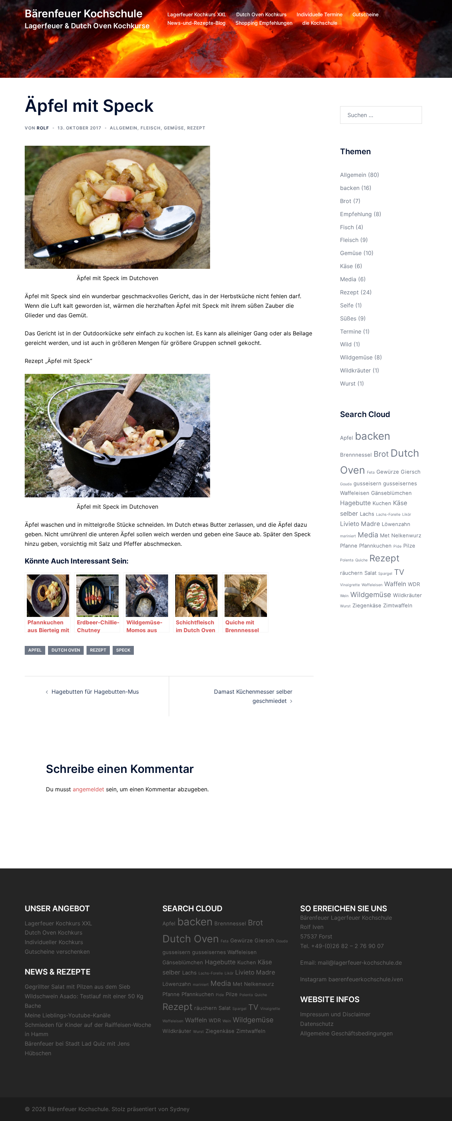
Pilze (409, 546)
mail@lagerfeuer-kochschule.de (360, 962)
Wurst (348, 383)
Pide (397, 546)
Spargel (385, 573)
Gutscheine (365, 14)
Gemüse (174, 128)
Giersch (411, 472)
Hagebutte (355, 503)
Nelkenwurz (406, 535)
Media (348, 279)
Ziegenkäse (366, 605)
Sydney (180, 1109)
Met (384, 535)
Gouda (346, 484)
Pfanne (348, 546)
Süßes (348, 318)
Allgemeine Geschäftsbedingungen (346, 1033)
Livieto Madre (360, 523)
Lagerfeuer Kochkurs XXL (196, 14)
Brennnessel (356, 455)
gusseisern (367, 483)
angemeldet (88, 789)
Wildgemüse (356, 357)
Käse (346, 266)
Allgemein (123, 128)
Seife (346, 305)
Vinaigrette (350, 585)
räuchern (351, 573)
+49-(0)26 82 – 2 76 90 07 (347, 945)
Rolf (43, 128)
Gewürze (387, 472)
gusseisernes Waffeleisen (224, 952)
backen (349, 187)
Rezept (196, 128)
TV (399, 572)
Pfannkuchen (375, 546)
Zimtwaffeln (397, 605)
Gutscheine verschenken (57, 951)
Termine (350, 331)
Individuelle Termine (320, 14)
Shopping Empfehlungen (264, 23)
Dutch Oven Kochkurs (261, 14)
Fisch (347, 227)
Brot (345, 200)
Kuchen (382, 503)
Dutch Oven (66, 650)
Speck (123, 650)
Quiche (361, 560)
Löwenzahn (396, 524)
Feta (371, 472)
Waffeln (395, 584)
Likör (406, 514)
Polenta (346, 560)
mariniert (348, 536)
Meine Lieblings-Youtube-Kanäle (68, 1015)
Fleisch (151, 128)
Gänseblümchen (391, 493)
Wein (344, 596)
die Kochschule (319, 23)
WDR (414, 584)
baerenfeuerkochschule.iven (365, 979)
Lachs (367, 514)
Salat (370, 573)
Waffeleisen (372, 585)
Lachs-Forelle (388, 514)
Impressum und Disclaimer (335, 1014)
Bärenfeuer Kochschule (84, 13)
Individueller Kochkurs (54, 942)
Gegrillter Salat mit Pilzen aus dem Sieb (77, 986)
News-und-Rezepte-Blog (196, 23)
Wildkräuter (355, 370)
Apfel (35, 650)
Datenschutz (317, 1023)
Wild (346, 344)
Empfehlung (356, 214)
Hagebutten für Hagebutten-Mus (95, 691)
